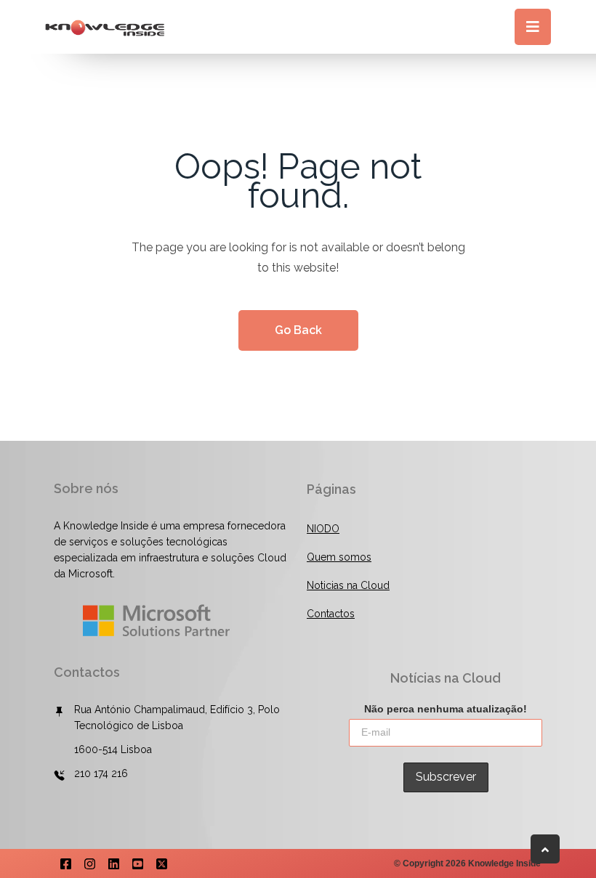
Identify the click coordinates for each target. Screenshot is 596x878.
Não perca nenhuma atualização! (445, 709)
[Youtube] (137, 863)
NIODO (323, 528)
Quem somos (339, 557)
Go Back (298, 330)
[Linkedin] (113, 863)
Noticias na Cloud (348, 585)
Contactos (331, 613)
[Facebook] (65, 863)
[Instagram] (89, 863)
